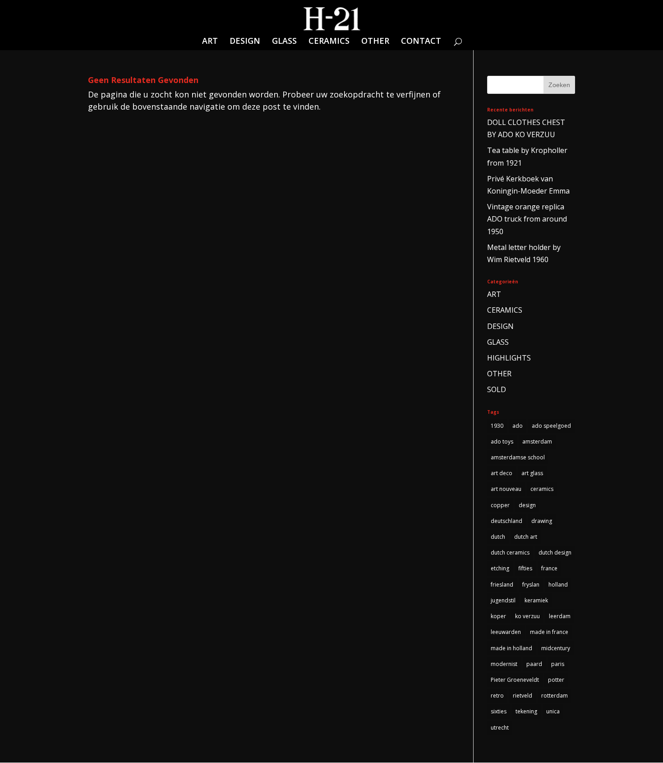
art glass (532, 473)
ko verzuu (527, 616)
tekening (526, 711)
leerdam (560, 616)
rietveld (522, 695)
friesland (502, 584)
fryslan (530, 584)
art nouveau (506, 489)
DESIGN (245, 41)
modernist (504, 664)
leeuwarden (506, 632)
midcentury (555, 648)
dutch (498, 537)
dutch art (525, 537)
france (549, 568)
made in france (549, 632)
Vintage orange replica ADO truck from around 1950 (527, 219)
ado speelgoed (551, 426)
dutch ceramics (510, 552)
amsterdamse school (518, 457)
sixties (498, 711)
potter (556, 680)
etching (500, 568)
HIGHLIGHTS (509, 358)
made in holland (511, 648)
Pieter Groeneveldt (515, 680)
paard (534, 664)
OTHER (375, 41)
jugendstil (503, 600)
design (527, 505)
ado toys (502, 441)
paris (557, 664)
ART (210, 41)
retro (497, 695)
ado (517, 426)
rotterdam (554, 695)
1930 (497, 426)
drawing (541, 521)
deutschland (506, 521)
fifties (525, 568)
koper (498, 616)
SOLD (496, 389)
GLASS (284, 41)
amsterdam (537, 441)
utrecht (500, 727)
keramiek (536, 600)
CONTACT (421, 41)
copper (500, 505)
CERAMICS (329, 41)
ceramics (541, 489)
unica (553, 711)
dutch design (555, 552)
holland (558, 584)
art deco (501, 473)
